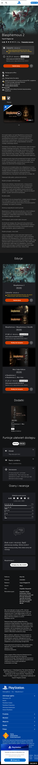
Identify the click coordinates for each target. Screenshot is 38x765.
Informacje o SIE (7, 698)
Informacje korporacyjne (9, 707)
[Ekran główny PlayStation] (19, 2)
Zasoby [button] (5, 725)
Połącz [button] (5, 729)
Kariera (4, 700)
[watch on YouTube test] (29, 120)
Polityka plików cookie (31, 756)
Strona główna (6, 692)
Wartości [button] (5, 718)
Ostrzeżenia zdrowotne (10, 649)
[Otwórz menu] (2, 3)
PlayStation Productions (9, 705)
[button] (11, 85)
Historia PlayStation (7, 710)
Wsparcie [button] (5, 721)
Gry (13, 692)
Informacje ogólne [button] (8, 696)
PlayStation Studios (7, 703)
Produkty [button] (5, 714)
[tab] (15, 443)
